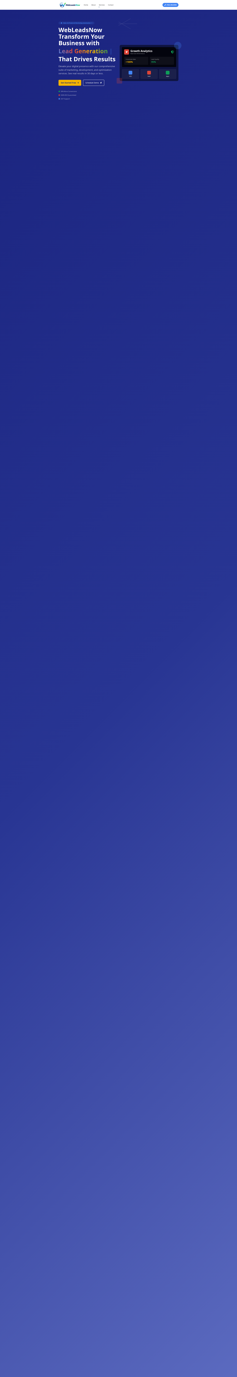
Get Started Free (68, 82)
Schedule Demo (92, 82)
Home (86, 5)
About (93, 5)
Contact (111, 5)
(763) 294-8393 (172, 5)
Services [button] (102, 5)
